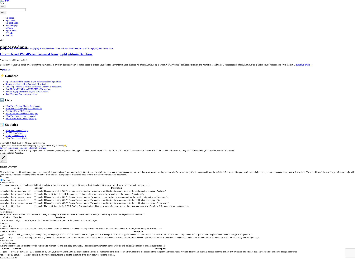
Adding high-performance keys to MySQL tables (27, 91)
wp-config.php (12, 23)
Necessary (7, 180)
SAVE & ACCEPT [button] (8, 258)
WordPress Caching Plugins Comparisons (24, 108)
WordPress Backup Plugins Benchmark (23, 106)
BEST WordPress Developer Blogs (21, 118)
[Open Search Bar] (2, 4)
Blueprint (33, 148)
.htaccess (9, 35)
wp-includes (11, 30)
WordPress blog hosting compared (21, 116)
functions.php (11, 25)
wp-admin (10, 18)
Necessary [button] (4, 177)
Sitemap (42, 148)
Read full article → (304, 65)
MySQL (9, 28)
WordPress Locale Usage (17, 138)
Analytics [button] (4, 223)
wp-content (10, 20)
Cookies (23, 148)
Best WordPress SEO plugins (18, 111)
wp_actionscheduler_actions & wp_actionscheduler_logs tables (33, 82)
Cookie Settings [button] (7, 153)
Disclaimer (13, 148)
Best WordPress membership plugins (22, 113)
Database (6, 70)
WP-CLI (9, 33)
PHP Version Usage (14, 133)
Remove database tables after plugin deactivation (27, 84)
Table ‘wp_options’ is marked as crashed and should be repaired (33, 87)
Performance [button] (5, 209)
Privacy (3, 148)
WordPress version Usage (17, 130)
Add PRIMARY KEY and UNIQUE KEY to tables (28, 89)
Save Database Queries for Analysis (21, 94)
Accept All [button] (19, 153)
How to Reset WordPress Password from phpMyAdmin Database (46, 54)
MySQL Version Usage (16, 135)
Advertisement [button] (6, 240)
